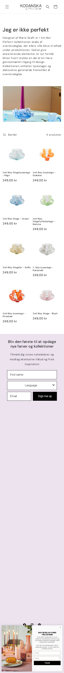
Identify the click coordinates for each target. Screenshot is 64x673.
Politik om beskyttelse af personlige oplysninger (29, 514)
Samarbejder (15, 538)
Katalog (11, 554)
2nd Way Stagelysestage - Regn (16, 174)
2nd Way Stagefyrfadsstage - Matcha (44, 221)
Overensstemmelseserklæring (25, 579)
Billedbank (13, 546)
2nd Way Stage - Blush (45, 313)
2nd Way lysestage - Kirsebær (14, 315)
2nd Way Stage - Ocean (16, 218)
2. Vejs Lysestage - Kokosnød (43, 269)
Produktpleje (15, 479)
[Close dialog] (60, 627)
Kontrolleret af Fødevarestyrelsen (30, 607)
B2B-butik (13, 562)
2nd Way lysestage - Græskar (44, 174)
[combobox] (31, 385)
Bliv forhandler (16, 571)
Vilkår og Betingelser (20, 503)
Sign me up (45, 396)
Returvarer (13, 495)
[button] (7, 7)
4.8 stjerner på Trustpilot (24, 600)
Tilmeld (47, 663)
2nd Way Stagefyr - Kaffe (17, 267)
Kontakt (12, 471)
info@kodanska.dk (19, 433)
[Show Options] (53, 385)
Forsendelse (14, 487)
